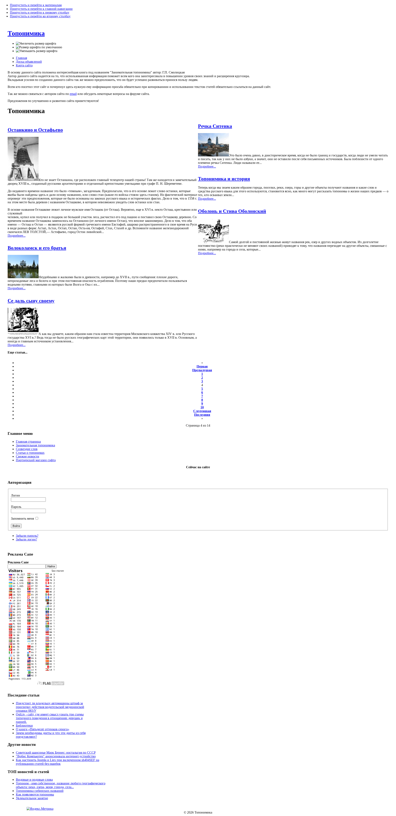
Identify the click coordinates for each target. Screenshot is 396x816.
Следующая (202, 411)
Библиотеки (24, 725)
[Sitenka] (213, 155)
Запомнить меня (23, 518)
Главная (21, 58)
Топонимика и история (224, 178)
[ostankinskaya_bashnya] (23, 180)
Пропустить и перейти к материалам (36, 5)
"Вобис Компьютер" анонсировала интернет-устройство (56, 756)
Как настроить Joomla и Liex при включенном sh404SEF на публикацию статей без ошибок (57, 761)
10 (202, 407)
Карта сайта (24, 65)
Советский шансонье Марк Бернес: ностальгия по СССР (56, 752)
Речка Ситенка (215, 126)
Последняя (202, 414)
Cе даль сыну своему (31, 300)
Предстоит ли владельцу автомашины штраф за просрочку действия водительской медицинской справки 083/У (50, 706)
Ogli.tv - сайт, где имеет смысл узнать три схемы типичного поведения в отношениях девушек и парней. (50, 718)
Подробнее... (17, 235)
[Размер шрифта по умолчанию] (39, 47)
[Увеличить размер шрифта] (36, 43)
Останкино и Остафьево (35, 129)
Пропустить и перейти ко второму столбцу (40, 16)
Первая (202, 366)
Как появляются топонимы (35, 794)
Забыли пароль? (27, 535)
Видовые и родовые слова (34, 779)
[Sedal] (23, 334)
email (73, 94)
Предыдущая (202, 370)
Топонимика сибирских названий (40, 790)
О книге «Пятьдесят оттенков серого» (42, 729)
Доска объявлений (29, 61)
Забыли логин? (26, 539)
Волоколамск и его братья (37, 248)
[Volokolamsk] (23, 277)
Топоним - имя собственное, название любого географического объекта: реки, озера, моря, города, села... (60, 785)
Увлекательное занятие (32, 798)
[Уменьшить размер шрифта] (36, 51)
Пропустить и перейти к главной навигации (41, 9)
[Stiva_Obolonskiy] (213, 242)
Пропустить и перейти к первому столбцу (39, 12)
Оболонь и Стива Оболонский (232, 211)
